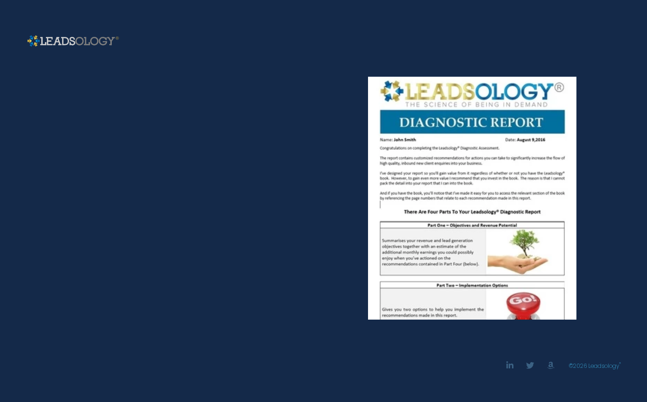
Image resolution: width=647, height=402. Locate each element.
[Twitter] (530, 365)
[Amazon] (551, 365)
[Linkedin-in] (510, 365)
